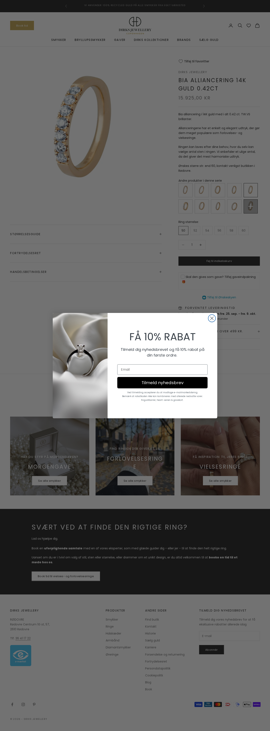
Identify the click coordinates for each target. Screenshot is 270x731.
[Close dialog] (212, 318)
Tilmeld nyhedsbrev (163, 383)
